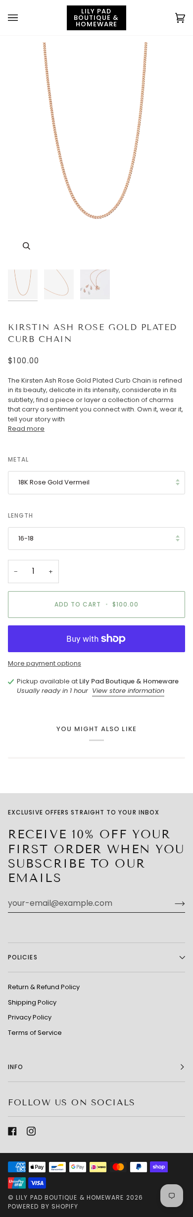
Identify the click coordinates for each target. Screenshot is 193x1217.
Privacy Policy (29, 1017)
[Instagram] (31, 1131)
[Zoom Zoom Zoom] (96, 153)
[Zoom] (26, 246)
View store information (128, 690)
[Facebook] (12, 1131)
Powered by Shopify (43, 1206)
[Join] (172, 903)
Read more (26, 428)
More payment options (44, 663)
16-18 (26, 538)
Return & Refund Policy (44, 987)
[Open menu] (23, 17)
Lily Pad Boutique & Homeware (70, 1197)
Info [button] (15, 1067)
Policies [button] (23, 957)
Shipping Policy (32, 1002)
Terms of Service (35, 1032)
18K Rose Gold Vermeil (54, 482)
